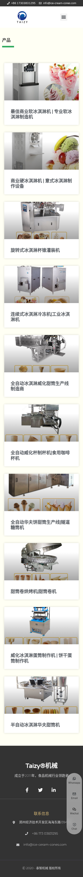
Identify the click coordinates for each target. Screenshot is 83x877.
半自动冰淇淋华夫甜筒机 (35, 725)
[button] (63, 17)
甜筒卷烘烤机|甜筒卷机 (33, 591)
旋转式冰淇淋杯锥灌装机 (35, 250)
